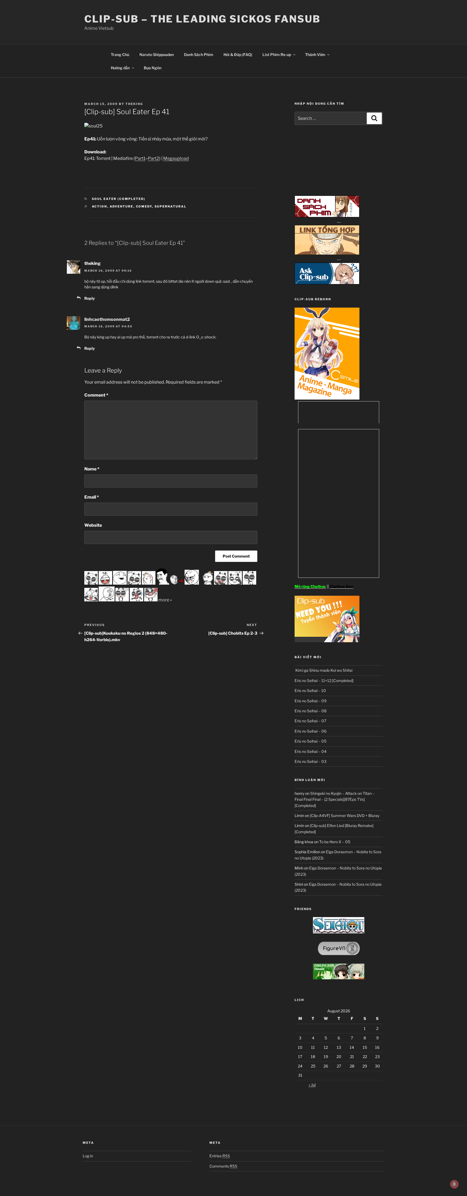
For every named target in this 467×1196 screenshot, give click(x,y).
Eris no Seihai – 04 (310, 751)
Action (99, 206)
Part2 (153, 158)
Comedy (144, 206)
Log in (88, 1156)
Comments (223, 1166)
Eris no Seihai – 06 (310, 731)
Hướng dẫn (120, 67)
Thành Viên (315, 54)
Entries (219, 1156)
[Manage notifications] (454, 1184)
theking (134, 104)
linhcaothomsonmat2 (107, 319)
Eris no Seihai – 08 (310, 711)
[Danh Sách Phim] (327, 215)
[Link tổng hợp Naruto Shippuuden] (327, 253)
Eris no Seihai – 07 (310, 721)
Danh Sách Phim (198, 54)
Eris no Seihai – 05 (310, 741)
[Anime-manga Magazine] (327, 398)
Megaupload (176, 158)
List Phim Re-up (276, 54)
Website (93, 525)
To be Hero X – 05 (334, 841)
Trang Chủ (120, 54)
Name (91, 469)
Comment (96, 395)
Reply (89, 298)
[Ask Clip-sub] (327, 283)
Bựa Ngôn (152, 67)
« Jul (312, 1084)
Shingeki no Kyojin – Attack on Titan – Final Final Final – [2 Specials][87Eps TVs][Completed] (335, 799)
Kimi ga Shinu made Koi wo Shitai (323, 670)
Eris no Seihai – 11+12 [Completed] (324, 680)
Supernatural (171, 206)
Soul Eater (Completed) (119, 199)
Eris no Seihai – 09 (310, 701)
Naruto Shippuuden (156, 54)
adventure (122, 206)
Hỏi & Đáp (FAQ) (238, 54)
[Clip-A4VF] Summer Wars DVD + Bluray (344, 815)
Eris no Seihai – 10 (310, 690)
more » (165, 599)
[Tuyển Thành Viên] (327, 640)
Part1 (140, 158)
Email (91, 497)
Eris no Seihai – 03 (310, 761)
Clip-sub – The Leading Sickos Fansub (202, 19)
